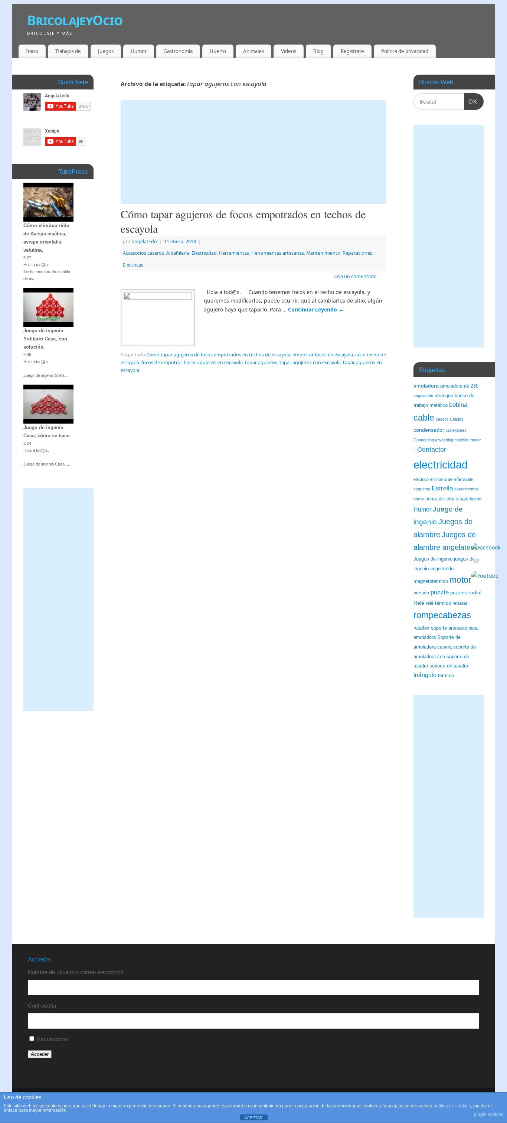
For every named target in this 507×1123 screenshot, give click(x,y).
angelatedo (144, 241)
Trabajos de (68, 51)
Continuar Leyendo (316, 309)
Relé (418, 603)
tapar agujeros (261, 362)
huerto (475, 499)
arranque (444, 395)
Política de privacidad (404, 51)
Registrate (352, 51)
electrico (421, 479)
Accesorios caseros (143, 253)
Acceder (40, 1054)
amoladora (426, 386)
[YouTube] (485, 575)
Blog (318, 51)
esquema (421, 489)
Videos (288, 51)
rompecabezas (442, 615)
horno (418, 499)
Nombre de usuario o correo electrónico (76, 972)
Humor (139, 51)
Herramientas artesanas (277, 253)
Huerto (218, 51)
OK (471, 101)
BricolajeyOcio (74, 20)
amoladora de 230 (459, 386)
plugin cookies (488, 1114)
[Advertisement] (253, 152)
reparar (459, 603)
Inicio (32, 51)
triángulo (424, 675)
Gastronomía (178, 51)
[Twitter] (485, 561)
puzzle (440, 592)
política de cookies (452, 1106)
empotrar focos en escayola (322, 355)
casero (442, 419)
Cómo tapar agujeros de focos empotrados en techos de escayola (243, 221)
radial (474, 592)
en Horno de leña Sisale (451, 479)
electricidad (440, 464)
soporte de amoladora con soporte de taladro (444, 656)
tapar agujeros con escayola (310, 362)
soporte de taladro (448, 666)
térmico (446, 675)
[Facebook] (485, 547)
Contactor (431, 449)
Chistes (457, 419)
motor (460, 580)
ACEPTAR (253, 1118)
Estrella (442, 488)
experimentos (466, 489)
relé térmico (438, 603)
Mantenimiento (323, 253)
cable (423, 417)
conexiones (456, 430)
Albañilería (177, 253)
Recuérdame (52, 1039)
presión (421, 592)
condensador (428, 430)
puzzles (458, 592)
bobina (458, 404)
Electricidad (204, 253)
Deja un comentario (355, 276)
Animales (253, 51)
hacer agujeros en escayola (213, 362)
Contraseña (42, 1005)
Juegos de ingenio (432, 559)
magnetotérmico (430, 581)
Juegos (106, 51)
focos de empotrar (161, 362)
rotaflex (421, 628)
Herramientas (234, 253)
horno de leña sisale (446, 499)
